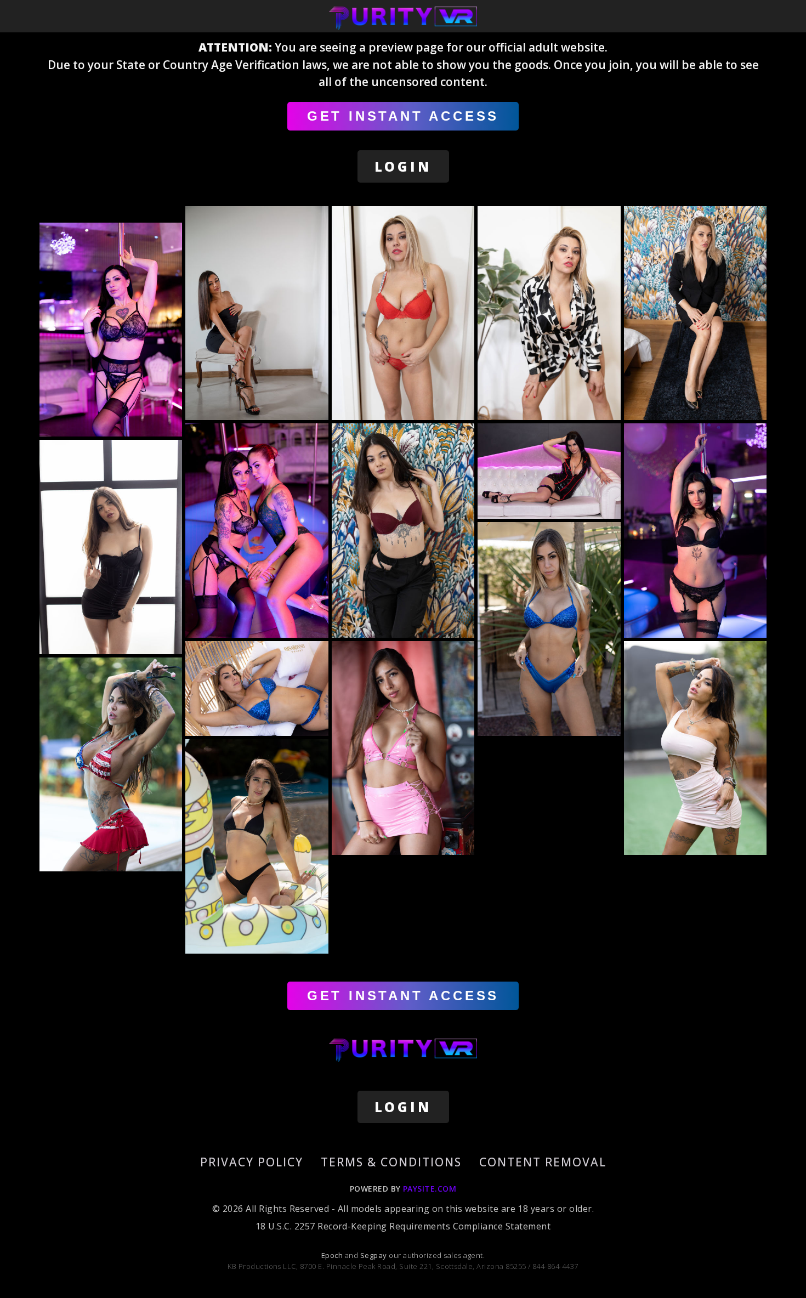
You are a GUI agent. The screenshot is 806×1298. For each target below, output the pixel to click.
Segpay (374, 1255)
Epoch (333, 1255)
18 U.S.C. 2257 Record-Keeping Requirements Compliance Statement (403, 1226)
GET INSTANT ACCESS (403, 116)
